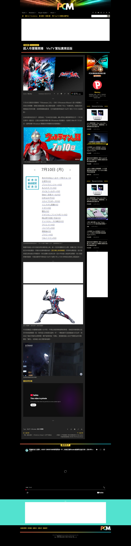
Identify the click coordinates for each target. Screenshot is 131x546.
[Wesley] (97, 84)
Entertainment (34, 45)
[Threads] (101, 12)
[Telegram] (61, 93)
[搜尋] (108, 16)
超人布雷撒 (40, 429)
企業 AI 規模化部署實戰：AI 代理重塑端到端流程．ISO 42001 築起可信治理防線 (97, 170)
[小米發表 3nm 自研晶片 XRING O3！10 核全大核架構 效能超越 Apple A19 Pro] (97, 139)
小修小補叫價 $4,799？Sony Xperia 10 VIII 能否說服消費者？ (97, 223)
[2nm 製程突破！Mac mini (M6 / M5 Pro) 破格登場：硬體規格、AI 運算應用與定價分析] (97, 115)
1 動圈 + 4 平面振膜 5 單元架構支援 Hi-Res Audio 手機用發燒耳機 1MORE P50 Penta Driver (70, 436)
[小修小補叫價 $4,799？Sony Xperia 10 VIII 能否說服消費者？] (97, 214)
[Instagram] (95, 12)
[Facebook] (93, 12)
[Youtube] (98, 12)
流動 (88, 226)
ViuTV (28, 429)
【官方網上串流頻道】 (58, 250)
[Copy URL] (64, 93)
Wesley (30, 94)
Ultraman (34, 429)
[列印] (68, 93)
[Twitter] (106, 12)
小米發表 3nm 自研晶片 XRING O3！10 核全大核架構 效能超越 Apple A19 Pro (96, 148)
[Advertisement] (65, 29)
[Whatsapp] (103, 12)
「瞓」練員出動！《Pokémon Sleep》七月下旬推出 (37, 435)
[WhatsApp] (57, 93)
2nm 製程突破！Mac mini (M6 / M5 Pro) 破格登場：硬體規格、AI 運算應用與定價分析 (97, 124)
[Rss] (109, 12)
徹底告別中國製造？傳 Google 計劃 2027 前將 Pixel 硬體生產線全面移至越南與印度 (97, 159)
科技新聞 (26, 45)
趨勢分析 (89, 174)
